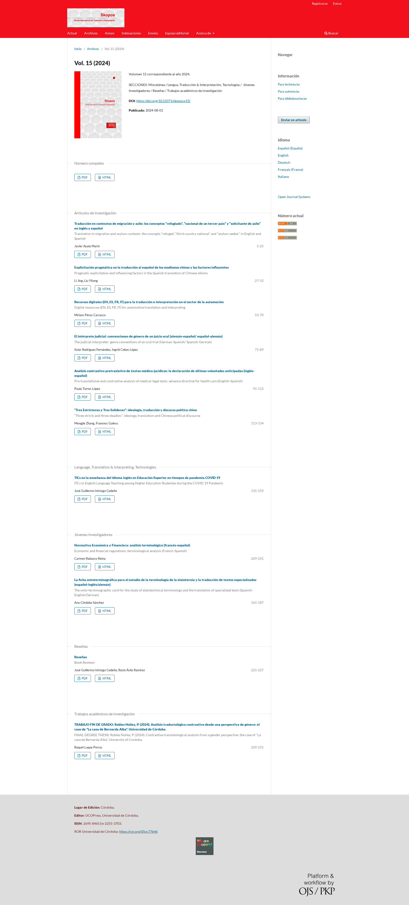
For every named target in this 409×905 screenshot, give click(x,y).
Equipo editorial (177, 33)
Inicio (77, 49)
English (283, 155)
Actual (72, 33)
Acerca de (204, 33)
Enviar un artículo (294, 120)
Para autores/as (288, 91)
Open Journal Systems (294, 197)
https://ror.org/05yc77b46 (138, 831)
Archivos (91, 33)
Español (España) (290, 148)
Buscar (333, 33)
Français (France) (290, 169)
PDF (84, 177)
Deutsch (284, 162)
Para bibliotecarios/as (292, 98)
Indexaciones (131, 33)
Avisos (109, 33)
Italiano (283, 177)
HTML (106, 177)
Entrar (337, 3)
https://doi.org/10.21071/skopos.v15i (163, 101)
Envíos (153, 33)
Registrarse (320, 3)
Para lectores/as (289, 84)
